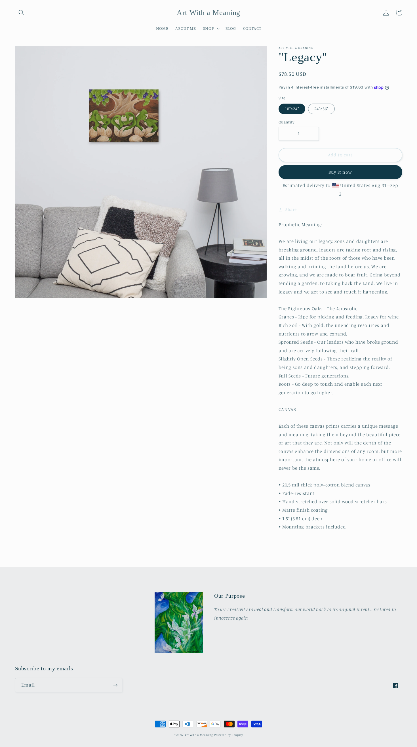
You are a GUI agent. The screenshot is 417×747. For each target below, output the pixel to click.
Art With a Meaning (198, 734)
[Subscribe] (115, 685)
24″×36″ (321, 108)
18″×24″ (292, 108)
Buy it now (340, 172)
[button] (21, 12)
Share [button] (291, 209)
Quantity (286, 122)
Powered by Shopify (228, 734)
